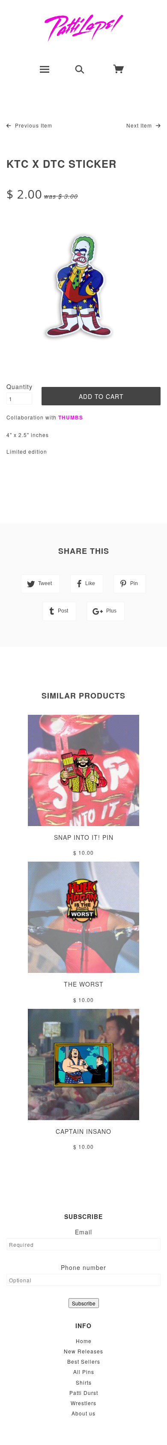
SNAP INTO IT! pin (83, 837)
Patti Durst (83, 1392)
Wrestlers (83, 1402)
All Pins (83, 1371)
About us (83, 1413)
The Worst (84, 984)
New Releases (83, 1351)
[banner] (83, 28)
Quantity (19, 386)
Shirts (84, 1382)
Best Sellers (83, 1361)
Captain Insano (83, 1131)
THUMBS (70, 417)
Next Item (140, 125)
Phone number (83, 1267)
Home (84, 1340)
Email (83, 1232)
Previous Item (32, 125)
